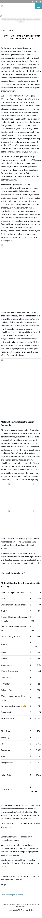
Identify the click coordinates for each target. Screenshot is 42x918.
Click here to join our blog (12, 894)
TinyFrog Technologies (25, 910)
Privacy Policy (20, 906)
